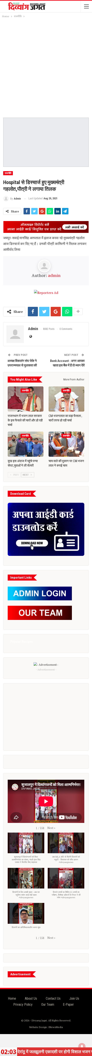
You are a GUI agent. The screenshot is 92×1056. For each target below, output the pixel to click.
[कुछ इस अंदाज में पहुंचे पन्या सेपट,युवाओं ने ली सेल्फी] (25, 444)
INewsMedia (55, 1027)
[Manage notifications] (82, 1046)
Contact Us (53, 998)
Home (12, 998)
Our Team (47, 1004)
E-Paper (68, 1004)
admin (54, 275)
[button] (51, 827)
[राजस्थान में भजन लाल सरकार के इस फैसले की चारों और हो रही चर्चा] (25, 399)
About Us (31, 998)
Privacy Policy (23, 1004)
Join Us (74, 998)
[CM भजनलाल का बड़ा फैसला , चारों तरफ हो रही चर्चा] (66, 399)
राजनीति (8, 173)
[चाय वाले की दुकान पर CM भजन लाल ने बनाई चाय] (66, 444)
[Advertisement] (46, 67)
